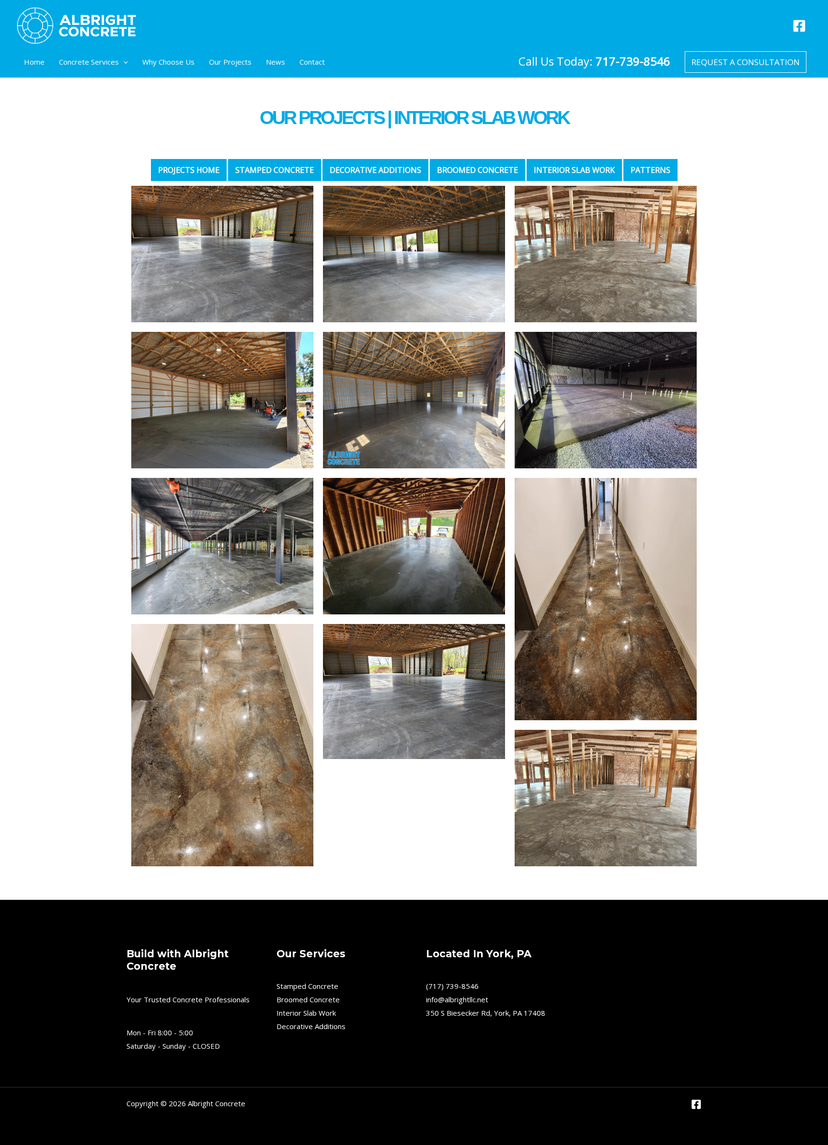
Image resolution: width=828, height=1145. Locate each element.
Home (34, 62)
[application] (123, 62)
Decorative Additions (375, 170)
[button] (745, 62)
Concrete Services (89, 62)
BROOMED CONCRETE (477, 170)
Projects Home (188, 170)
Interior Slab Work (306, 1013)
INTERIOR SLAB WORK (574, 170)
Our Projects (230, 62)
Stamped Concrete (274, 170)
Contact (312, 62)
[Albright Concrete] (77, 24)
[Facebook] (799, 26)
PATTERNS (650, 170)
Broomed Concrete (308, 999)
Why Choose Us (168, 62)
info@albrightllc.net (457, 999)
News (275, 62)
